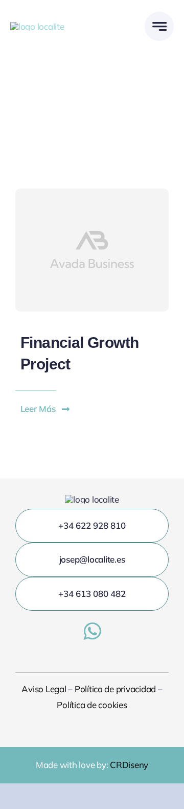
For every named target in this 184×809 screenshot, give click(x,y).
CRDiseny (129, 764)
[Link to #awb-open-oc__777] (159, 26)
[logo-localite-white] (37, 26)
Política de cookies (92, 704)
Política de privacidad (115, 688)
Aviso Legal (43, 688)
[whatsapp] (92, 631)
